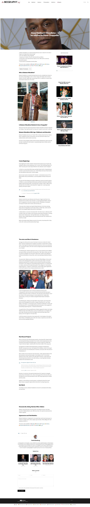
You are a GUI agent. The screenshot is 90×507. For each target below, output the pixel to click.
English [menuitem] (33, 64)
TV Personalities (46, 2)
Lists (29, 2)
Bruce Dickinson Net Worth (64, 145)
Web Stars (53, 2)
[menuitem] (60, 2)
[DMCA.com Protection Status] (23, 500)
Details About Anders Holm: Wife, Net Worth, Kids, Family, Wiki (35, 464)
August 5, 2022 (36, 193)
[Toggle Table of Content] (30, 69)
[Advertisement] (45, 11)
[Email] (13, 63)
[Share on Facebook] (13, 56)
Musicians (39, 2)
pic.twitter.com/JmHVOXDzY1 (29, 190)
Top (71, 500)
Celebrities (33, 2)
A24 (25, 370)
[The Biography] (11, 2)
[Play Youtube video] (37, 280)
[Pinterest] (13, 60)
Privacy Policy (22, 501)
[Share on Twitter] (13, 58)
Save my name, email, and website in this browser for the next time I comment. (31, 487)
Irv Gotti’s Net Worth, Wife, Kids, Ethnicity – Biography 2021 (23, 464)
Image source (33, 121)
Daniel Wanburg (35, 440)
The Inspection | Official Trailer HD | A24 (28, 362)
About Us (19, 501)
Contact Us (26, 501)
